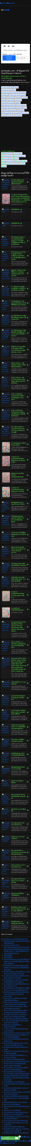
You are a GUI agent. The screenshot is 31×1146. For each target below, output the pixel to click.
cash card (18, 100)
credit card (10, 100)
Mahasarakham (7, 113)
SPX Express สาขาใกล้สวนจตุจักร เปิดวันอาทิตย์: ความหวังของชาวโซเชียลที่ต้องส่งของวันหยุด (16, 967)
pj (3, 164)
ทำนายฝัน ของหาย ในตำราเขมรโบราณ (16, 1112)
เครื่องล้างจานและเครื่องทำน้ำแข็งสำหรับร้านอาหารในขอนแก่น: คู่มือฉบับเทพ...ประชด (16, 994)
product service (12, 164)
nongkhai (5, 95)
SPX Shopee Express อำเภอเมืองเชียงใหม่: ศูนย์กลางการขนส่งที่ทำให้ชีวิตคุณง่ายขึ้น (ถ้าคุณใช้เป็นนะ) (17, 961)
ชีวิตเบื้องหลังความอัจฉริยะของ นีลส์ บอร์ (16, 1133)
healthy (24, 98)
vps (14, 90)
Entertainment (8, 156)
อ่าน (16, 1138)
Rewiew (17, 103)
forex (3, 100)
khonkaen (10, 98)
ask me (4, 3)
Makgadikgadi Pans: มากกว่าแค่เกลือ (15, 1102)
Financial (19, 108)
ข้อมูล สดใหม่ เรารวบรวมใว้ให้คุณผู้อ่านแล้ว (14, 939)
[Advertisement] (15, 27)
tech (25, 108)
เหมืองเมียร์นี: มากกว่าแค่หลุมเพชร (14, 1082)
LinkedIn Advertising (8, 108)
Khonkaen (25, 113)
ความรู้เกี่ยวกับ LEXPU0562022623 (14, 1059)
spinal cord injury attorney (10, 92)
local (18, 161)
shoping (23, 92)
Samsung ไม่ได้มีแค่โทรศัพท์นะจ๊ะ (14, 1127)
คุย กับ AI (12, 3)
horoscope (5, 87)
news (25, 161)
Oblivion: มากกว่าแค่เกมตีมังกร (13, 1114)
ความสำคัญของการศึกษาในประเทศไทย (16, 1018)
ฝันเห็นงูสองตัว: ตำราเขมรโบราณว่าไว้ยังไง (17, 1033)
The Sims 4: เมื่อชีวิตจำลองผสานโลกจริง (16, 1096)
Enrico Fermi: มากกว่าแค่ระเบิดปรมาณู (16, 1120)
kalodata (18, 98)
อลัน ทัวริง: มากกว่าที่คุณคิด (12, 1110)
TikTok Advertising (8, 103)
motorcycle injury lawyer (17, 95)
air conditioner (8, 158)
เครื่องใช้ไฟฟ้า (8, 955)
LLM (11, 87)
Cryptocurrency (7, 90)
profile (22, 164)
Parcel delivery (21, 105)
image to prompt (8, 161)
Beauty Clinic (7, 153)
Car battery (18, 153)
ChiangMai (16, 113)
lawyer (4, 98)
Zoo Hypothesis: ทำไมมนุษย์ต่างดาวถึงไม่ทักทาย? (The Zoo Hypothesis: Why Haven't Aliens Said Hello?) (17, 1063)
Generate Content (9, 58)
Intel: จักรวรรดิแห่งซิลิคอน (12, 1104)
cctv (17, 158)
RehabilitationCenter (8, 105)
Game (16, 87)
